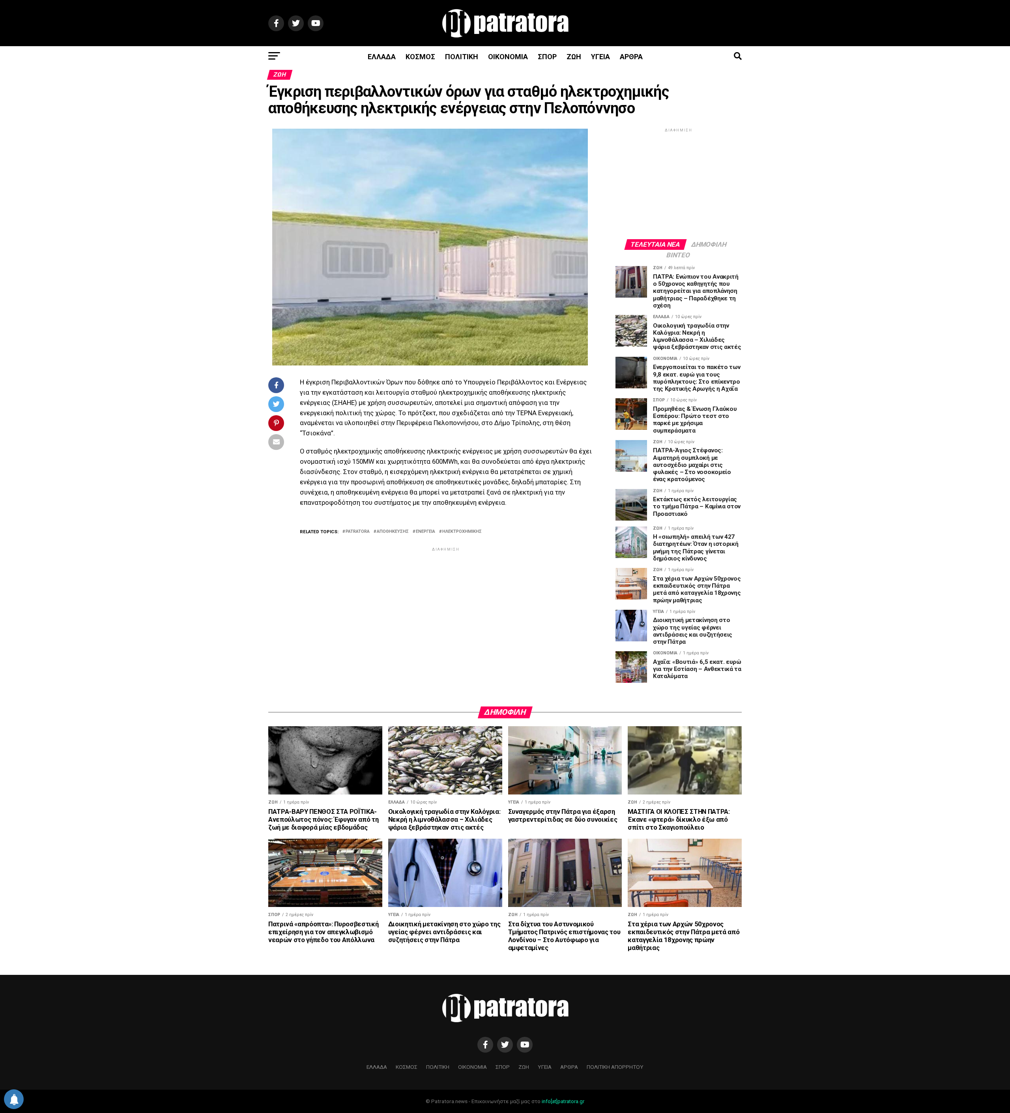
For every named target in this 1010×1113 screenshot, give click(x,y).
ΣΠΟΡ (547, 56)
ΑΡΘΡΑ (631, 56)
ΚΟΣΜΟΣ (420, 56)
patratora (358, 532)
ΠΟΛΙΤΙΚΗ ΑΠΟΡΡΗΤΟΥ (615, 1067)
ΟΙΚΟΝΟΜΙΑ (508, 56)
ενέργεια (425, 532)
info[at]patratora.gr (563, 1101)
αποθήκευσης (393, 532)
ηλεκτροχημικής (462, 532)
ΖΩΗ (574, 56)
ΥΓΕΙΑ (600, 56)
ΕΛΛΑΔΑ (382, 56)
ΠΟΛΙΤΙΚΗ (461, 56)
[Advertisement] (446, 608)
